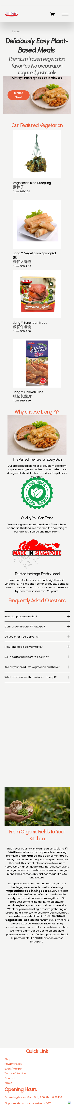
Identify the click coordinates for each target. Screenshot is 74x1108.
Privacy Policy (13, 1064)
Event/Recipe (13, 1069)
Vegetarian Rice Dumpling (32, 185)
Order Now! (18, 95)
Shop (8, 1059)
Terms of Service (15, 1073)
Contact (10, 1078)
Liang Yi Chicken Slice (28, 394)
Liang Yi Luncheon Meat (30, 325)
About (8, 1083)
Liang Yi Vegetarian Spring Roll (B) (34, 257)
